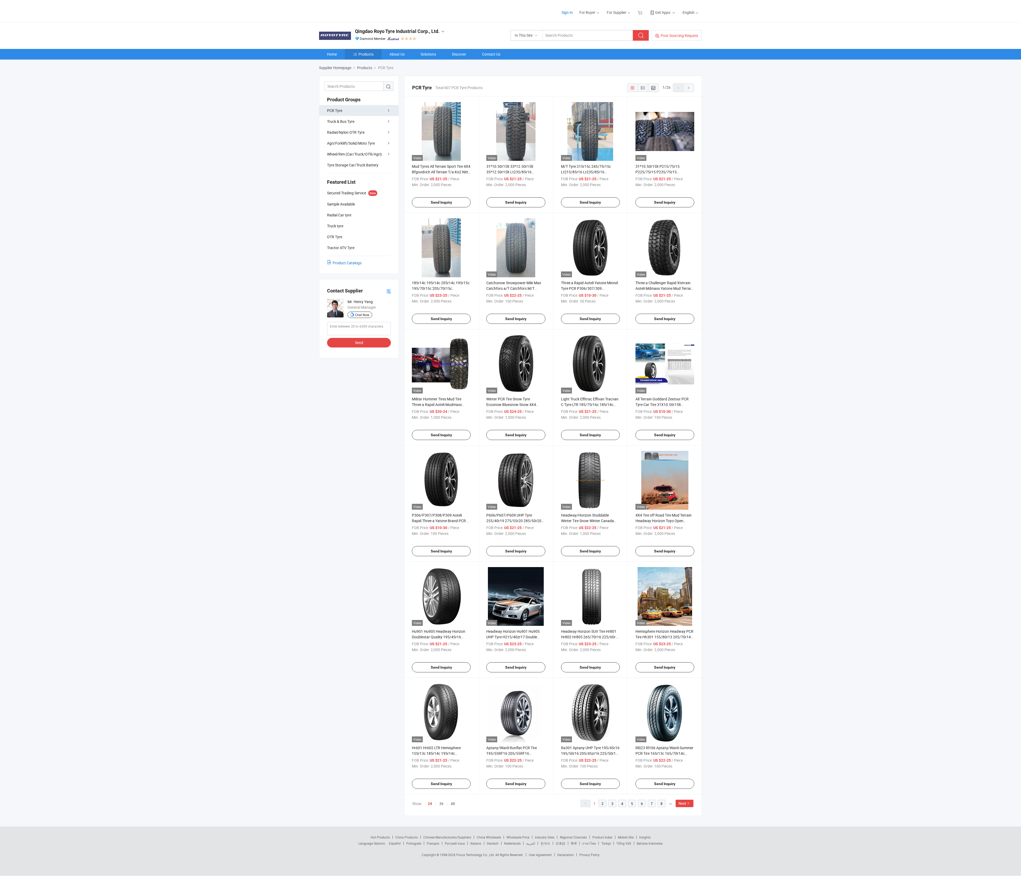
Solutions (428, 54)
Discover (459, 54)
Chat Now (362, 315)
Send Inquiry (441, 202)
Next (682, 803)
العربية (530, 843)
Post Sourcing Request (679, 35)
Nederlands (512, 843)
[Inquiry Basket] (640, 12)
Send (359, 342)
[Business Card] (389, 291)
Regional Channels (573, 837)
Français (433, 843)
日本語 (560, 843)
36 (441, 803)
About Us (397, 54)
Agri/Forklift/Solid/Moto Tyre (351, 143)
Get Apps (662, 12)
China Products (406, 837)
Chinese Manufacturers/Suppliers (447, 837)
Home (332, 54)
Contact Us (491, 54)
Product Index (602, 837)
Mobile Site (626, 837)
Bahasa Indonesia (650, 843)
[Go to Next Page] (689, 88)
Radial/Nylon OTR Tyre (346, 132)
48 (453, 803)
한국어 (545, 843)
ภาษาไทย (589, 843)
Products (366, 54)
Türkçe (606, 843)
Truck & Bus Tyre (340, 121)
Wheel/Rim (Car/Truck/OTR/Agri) (354, 154)
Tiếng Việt (623, 843)
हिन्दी (574, 843)
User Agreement (540, 855)
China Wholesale (489, 837)
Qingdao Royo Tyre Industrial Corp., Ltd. (397, 31)
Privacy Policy (589, 855)
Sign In (567, 12)
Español (395, 843)
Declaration (565, 855)
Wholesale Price (518, 837)
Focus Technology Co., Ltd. (475, 855)
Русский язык (455, 843)
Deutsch (493, 843)
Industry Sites (544, 837)
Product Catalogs (347, 262)
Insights (645, 837)
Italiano (475, 843)
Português (413, 843)
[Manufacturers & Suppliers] (353, 10)
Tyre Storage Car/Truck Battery (352, 164)
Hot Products (380, 837)
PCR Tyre (334, 110)
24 (430, 804)
